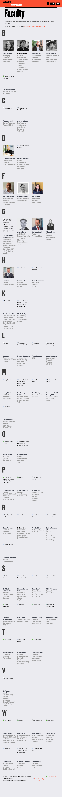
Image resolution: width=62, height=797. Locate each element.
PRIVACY (25, 780)
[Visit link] (9, 57)
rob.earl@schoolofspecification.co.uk (34, 26)
